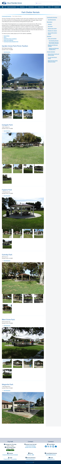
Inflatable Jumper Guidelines (10, 38)
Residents (22, 7)
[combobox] (47, 3)
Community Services (52, 17)
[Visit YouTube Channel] (53, 446)
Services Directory (30, 459)
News (49, 7)
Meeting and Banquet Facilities (53, 45)
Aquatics (50, 24)
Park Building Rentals (53, 40)
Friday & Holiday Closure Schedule (10, 454)
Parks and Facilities (52, 38)
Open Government (11, 7)
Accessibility (14, 459)
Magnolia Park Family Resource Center (53, 61)
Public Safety (41, 7)
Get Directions (7, 52)
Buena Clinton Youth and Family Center (53, 54)
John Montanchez (52, 19)
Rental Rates (6, 36)
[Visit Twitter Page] (48, 446)
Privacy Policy (7, 459)
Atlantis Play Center (52, 28)
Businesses (31, 7)
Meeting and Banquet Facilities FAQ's (54, 49)
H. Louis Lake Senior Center (52, 58)
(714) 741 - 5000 (30, 454)
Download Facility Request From (11, 41)
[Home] (2, 7)
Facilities (49, 36)
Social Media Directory (51, 454)
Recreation (49, 22)
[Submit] (37, 3)
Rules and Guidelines (8, 40)
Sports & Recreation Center (52, 33)
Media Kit (57, 7)
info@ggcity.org (50, 459)
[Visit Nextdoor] (56, 446)
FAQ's (5, 37)
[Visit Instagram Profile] (50, 446)
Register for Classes (52, 30)
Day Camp (50, 26)
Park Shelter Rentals (54, 43)
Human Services (51, 51)
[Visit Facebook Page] (46, 446)
